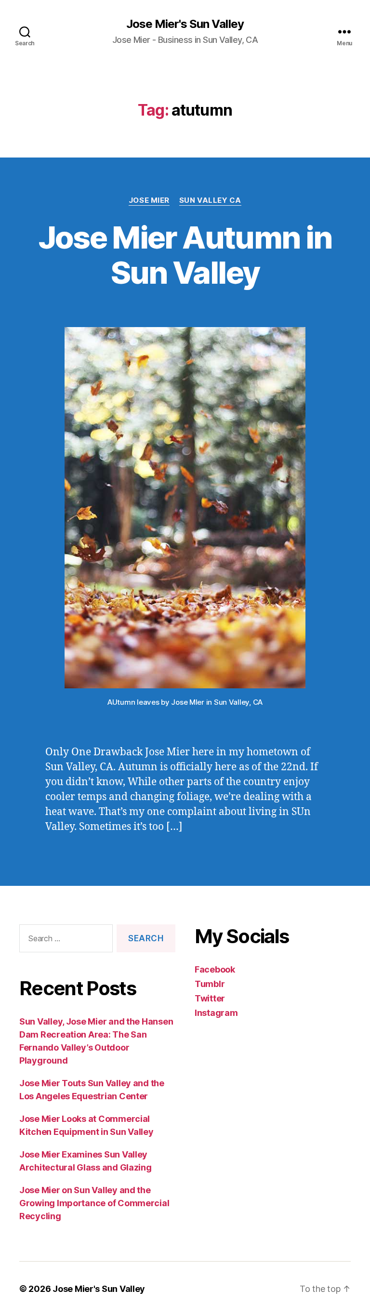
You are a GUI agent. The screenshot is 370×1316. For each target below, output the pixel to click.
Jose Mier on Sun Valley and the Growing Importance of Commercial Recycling (94, 1203)
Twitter (210, 998)
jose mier (149, 200)
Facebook (215, 969)
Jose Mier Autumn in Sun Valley (185, 255)
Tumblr (210, 984)
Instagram (216, 1013)
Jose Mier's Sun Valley (184, 24)
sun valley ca (210, 200)
